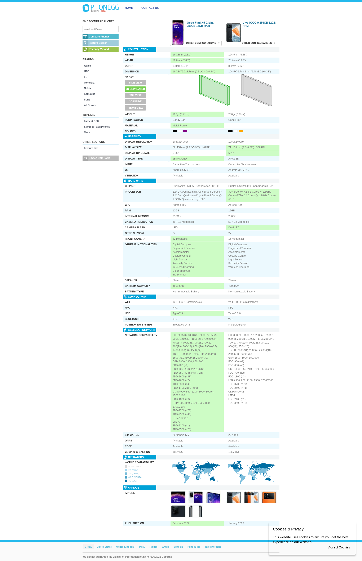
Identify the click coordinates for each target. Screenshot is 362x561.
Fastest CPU (91, 121)
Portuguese (193, 547)
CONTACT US (150, 7)
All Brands (90, 105)
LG (85, 77)
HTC (86, 71)
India (142, 547)
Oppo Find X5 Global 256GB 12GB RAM (200, 24)
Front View (135, 107)
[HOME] (101, 8)
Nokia (87, 88)
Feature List (91, 148)
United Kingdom (125, 547)
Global (88, 547)
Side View (135, 82)
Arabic (165, 547)
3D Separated (135, 88)
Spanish (178, 547)
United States (104, 547)
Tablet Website (213, 547)
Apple (87, 65)
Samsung (89, 94)
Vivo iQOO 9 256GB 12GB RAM (259, 24)
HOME (129, 7)
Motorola (89, 82)
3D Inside (135, 101)
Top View (135, 95)
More (87, 132)
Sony (87, 99)
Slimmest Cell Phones (97, 126)
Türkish (153, 547)
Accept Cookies (339, 547)
